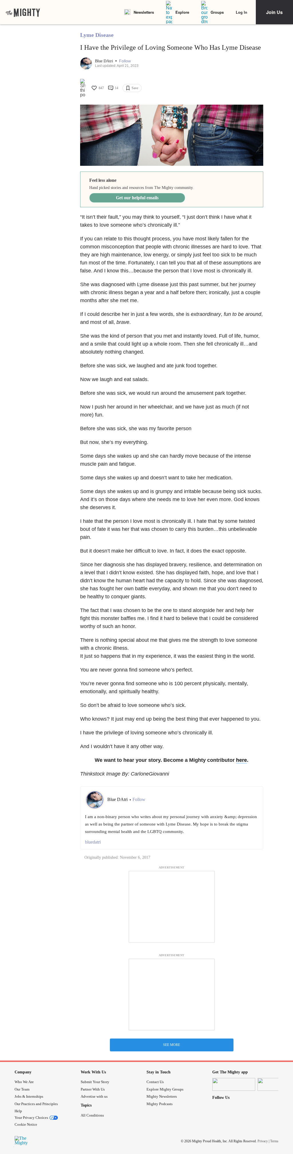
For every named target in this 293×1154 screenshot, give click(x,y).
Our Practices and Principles (36, 1104)
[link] (23, 12)
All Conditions (92, 1115)
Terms (274, 1141)
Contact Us (155, 1082)
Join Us (274, 12)
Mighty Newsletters (161, 1096)
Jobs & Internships (29, 1096)
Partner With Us (93, 1089)
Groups (217, 12)
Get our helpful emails (137, 197)
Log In (241, 12)
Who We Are (24, 1082)
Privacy (263, 1141)
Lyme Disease (97, 35)
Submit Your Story (95, 1082)
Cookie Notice (26, 1124)
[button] (125, 61)
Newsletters (144, 12)
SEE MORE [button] (171, 1045)
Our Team (22, 1089)
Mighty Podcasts (159, 1104)
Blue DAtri (104, 61)
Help (18, 1111)
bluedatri (93, 842)
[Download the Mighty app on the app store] (233, 1084)
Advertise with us (94, 1096)
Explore (182, 12)
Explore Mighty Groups (164, 1089)
